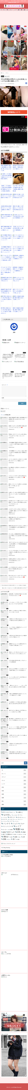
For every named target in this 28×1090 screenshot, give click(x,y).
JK (1, 9)
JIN (14, 332)
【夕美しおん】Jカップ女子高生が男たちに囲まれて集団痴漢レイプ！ (18, 229)
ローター (5, 829)
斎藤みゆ (9, 834)
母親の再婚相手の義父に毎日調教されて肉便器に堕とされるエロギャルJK (6, 168)
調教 (21, 9)
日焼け (15, 834)
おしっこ (14, 773)
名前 (3, 397)
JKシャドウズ (4, 1034)
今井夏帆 (11, 829)
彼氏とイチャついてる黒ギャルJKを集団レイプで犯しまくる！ (18, 291)
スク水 (10, 819)
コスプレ (5, 819)
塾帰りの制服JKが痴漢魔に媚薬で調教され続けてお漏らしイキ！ (18, 310)
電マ (14, 839)
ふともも (15, 815)
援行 (4, 834)
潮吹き (6, 837)
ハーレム (5, 821)
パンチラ (6, 823)
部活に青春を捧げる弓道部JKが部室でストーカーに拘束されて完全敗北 (14, 585)
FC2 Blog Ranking (5, 847)
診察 (24, 836)
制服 (18, 829)
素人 (14, 801)
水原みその (20, 834)
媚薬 (4, 832)
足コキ (9, 839)
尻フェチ (11, 832)
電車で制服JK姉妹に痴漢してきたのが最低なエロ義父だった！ (6, 228)
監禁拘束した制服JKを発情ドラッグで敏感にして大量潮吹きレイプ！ (18, 270)
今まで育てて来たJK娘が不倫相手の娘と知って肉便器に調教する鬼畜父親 (18, 188)
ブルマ (22, 823)
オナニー (11, 9)
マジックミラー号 (8, 826)
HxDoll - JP (4, 1013)
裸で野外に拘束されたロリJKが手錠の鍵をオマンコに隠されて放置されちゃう (6, 311)
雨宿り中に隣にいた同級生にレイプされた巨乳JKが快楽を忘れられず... (18, 209)
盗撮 (24, 9)
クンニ (24, 817)
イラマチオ (5, 817)
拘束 (14, 790)
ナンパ (21, 819)
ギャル (4, 9)
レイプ (15, 9)
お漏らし (20, 812)
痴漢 (18, 9)
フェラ (15, 823)
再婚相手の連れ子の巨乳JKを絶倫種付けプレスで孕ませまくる (6, 291)
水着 (25, 834)
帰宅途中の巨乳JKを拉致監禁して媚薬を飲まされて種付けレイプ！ (18, 167)
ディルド (16, 819)
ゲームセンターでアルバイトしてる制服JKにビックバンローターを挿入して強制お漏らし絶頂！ (6, 271)
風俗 (18, 839)
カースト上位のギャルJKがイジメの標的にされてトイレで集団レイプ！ (18, 249)
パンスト (16, 821)
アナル (20, 815)
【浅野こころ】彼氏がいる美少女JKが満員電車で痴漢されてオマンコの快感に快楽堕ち (6, 188)
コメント (5, 384)
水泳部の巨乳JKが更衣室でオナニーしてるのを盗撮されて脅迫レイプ (6, 209)
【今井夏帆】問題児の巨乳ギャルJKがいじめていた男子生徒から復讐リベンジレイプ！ (6, 249)
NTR (8, 812)
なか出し (7, 815)
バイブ (11, 821)
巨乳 (7, 9)
